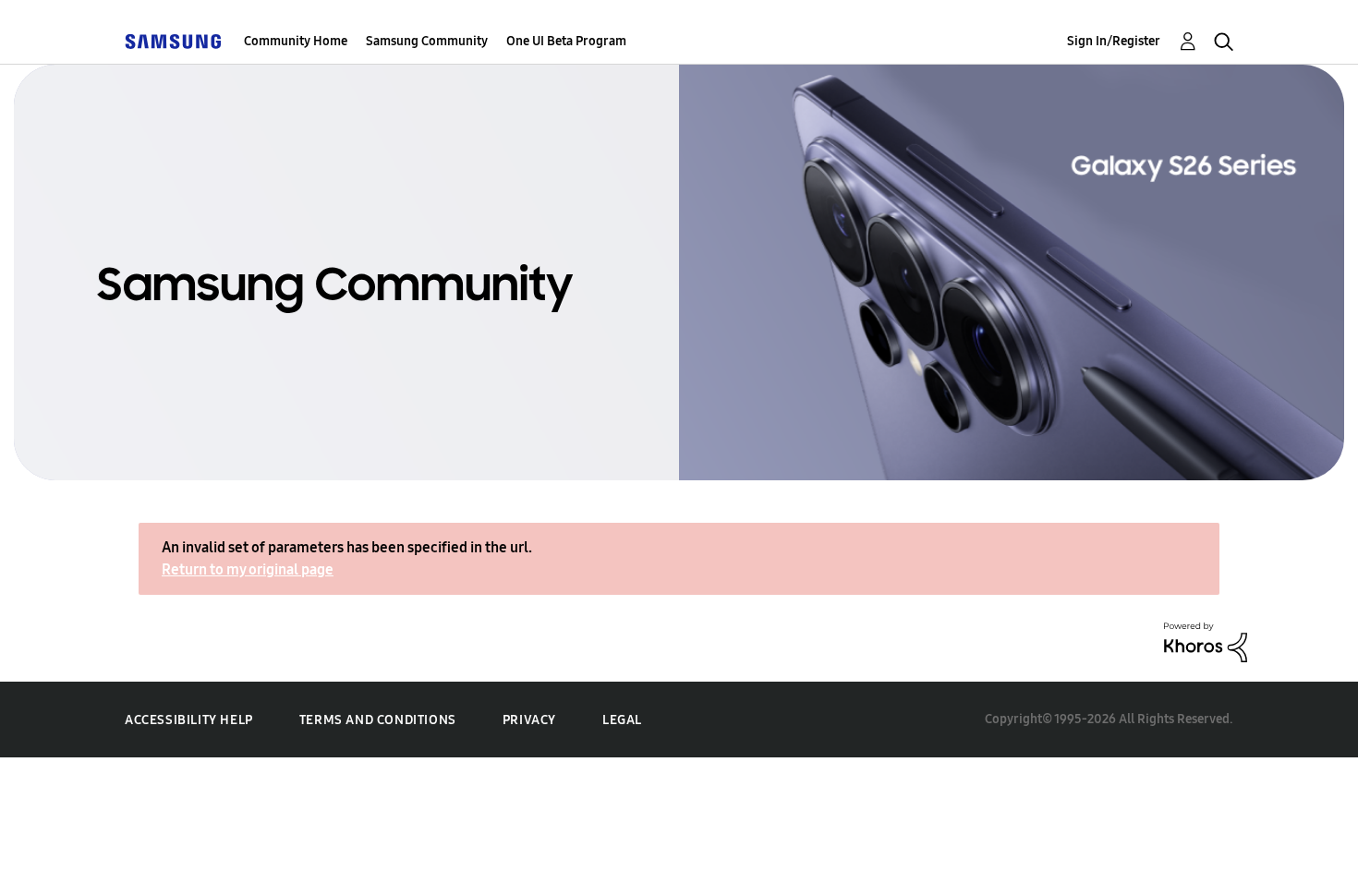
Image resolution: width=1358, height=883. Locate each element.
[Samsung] (173, 41)
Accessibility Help (189, 720)
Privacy (529, 720)
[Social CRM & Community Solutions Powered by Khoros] (1205, 640)
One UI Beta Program (566, 41)
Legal (622, 720)
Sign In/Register (1113, 41)
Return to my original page (247, 569)
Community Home (295, 41)
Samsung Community (427, 41)
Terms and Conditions (377, 720)
